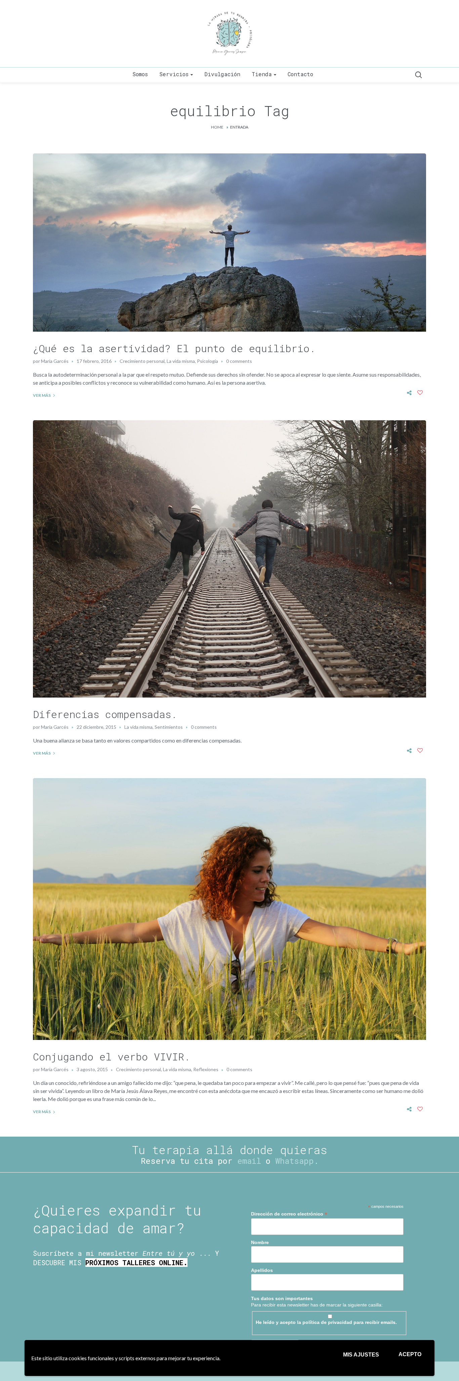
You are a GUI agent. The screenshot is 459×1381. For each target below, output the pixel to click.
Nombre (260, 1242)
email (249, 1160)
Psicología (207, 361)
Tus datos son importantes (282, 1298)
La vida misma (181, 361)
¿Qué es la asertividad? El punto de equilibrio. (174, 348)
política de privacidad (327, 1322)
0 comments (239, 361)
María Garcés (55, 361)
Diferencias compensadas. (105, 714)
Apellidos (262, 1270)
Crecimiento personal (142, 361)
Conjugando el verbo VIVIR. (111, 1056)
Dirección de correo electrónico (289, 1214)
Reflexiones (205, 1069)
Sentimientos (169, 727)
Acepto (410, 1354)
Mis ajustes (361, 1355)
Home (217, 127)
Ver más (42, 395)
